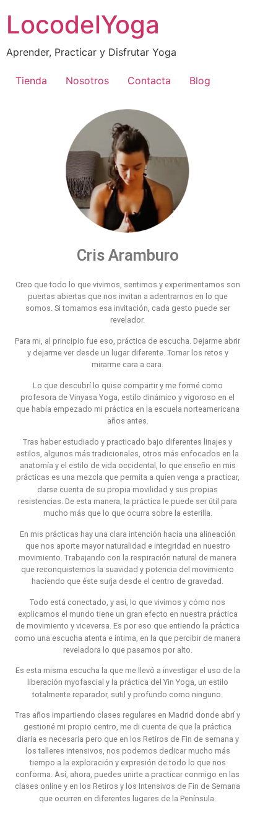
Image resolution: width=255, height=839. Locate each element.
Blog (199, 80)
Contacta (149, 80)
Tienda (31, 80)
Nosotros (87, 80)
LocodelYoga (83, 24)
